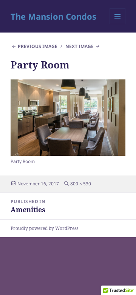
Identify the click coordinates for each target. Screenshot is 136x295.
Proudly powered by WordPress (44, 228)
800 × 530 (80, 183)
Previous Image (37, 46)
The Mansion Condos (53, 16)
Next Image (79, 46)
